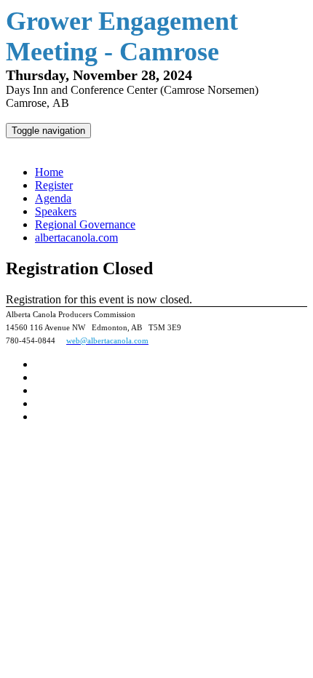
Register (54, 185)
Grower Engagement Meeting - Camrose (116, 146)
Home (49, 172)
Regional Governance (85, 224)
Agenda (53, 198)
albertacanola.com (76, 237)
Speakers (55, 211)
